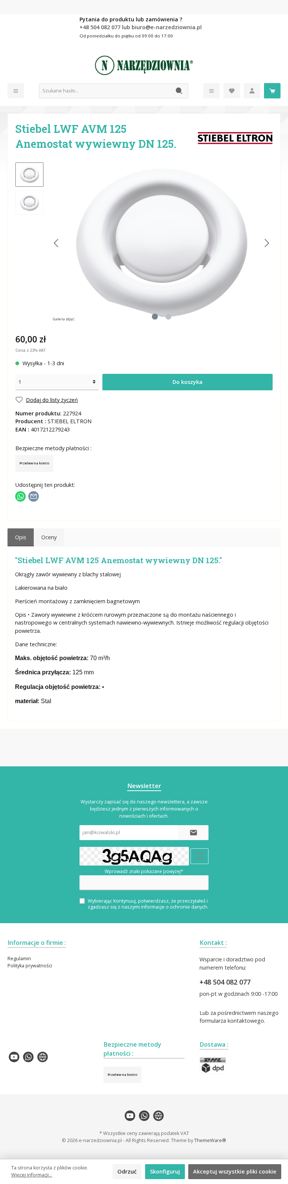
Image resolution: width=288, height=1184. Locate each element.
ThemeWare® (210, 1140)
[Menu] (16, 90)
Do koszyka (187, 381)
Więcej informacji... (31, 1175)
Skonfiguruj (165, 1171)
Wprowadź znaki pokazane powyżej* (144, 871)
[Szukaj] (179, 90)
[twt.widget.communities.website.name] (42, 1057)
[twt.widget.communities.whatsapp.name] (28, 1057)
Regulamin (19, 958)
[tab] (21, 537)
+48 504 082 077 (225, 981)
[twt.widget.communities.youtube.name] (14, 1057)
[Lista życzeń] (232, 90)
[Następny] (266, 243)
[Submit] (193, 832)
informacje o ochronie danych (174, 907)
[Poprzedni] (56, 243)
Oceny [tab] (49, 537)
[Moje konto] (252, 90)
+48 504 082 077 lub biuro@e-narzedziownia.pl (141, 27)
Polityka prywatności (30, 965)
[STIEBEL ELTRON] (235, 137)
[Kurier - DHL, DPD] (213, 1065)
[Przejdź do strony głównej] (144, 65)
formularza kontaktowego (232, 1020)
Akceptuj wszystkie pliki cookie (234, 1171)
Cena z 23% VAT (30, 350)
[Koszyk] (272, 90)
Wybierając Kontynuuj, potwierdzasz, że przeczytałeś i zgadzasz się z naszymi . (148, 904)
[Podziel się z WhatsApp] (20, 496)
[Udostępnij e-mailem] (33, 496)
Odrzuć (126, 1171)
